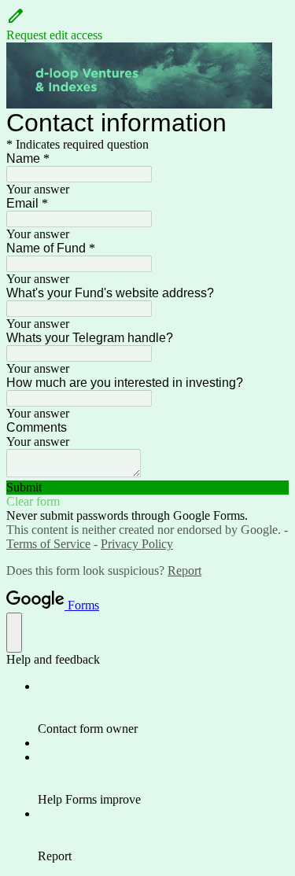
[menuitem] (163, 707)
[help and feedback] (14, 633)
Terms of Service (48, 543)
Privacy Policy (137, 543)
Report (184, 570)
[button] (147, 24)
